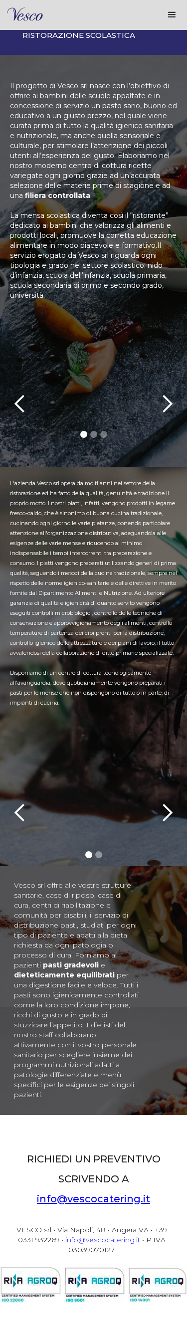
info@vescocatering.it (93, 1199)
